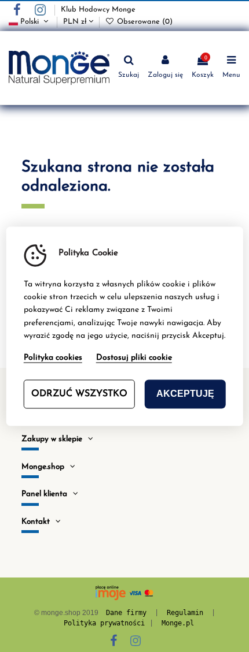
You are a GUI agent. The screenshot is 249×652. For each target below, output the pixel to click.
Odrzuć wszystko (79, 393)
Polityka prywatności (104, 623)
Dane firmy (126, 613)
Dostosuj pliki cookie (134, 357)
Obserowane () (144, 21)
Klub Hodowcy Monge (98, 9)
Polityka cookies (53, 357)
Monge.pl (178, 623)
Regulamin (185, 613)
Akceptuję (185, 393)
